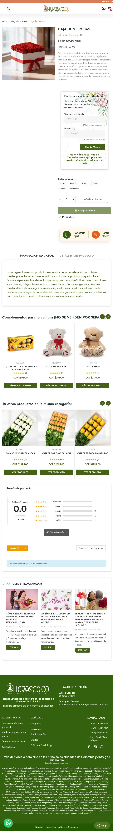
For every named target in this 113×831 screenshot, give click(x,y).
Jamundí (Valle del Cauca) (86, 787)
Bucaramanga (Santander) (12, 774)
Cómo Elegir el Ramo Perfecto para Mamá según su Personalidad (20, 618)
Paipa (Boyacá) (83, 795)
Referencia (62, 46)
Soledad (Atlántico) (84, 805)
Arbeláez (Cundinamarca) (48, 768)
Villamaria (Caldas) (91, 811)
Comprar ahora (86, 210)
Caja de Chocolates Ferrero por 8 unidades (20, 368)
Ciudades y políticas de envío (14, 734)
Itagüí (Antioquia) (57, 787)
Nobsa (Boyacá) (69, 795)
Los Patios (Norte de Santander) (65, 789)
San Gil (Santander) (22, 803)
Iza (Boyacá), (70, 787)
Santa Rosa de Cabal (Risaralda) (66, 803)
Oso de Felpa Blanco (56, 366)
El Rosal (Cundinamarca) (25, 782)
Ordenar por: (84, 548)
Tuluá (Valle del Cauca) (79, 808)
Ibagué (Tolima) (29, 787)
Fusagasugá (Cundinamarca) (57, 784)
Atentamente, (69, 128)
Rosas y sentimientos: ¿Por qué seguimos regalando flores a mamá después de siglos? (90, 619)
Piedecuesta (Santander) (40, 797)
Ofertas (34, 740)
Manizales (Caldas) (23, 792)
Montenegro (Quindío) (89, 792)
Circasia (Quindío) (94, 776)
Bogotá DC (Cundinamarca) (96, 771)
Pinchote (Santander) (60, 797)
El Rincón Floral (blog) (41, 745)
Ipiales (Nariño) (43, 787)
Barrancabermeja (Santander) (17, 771)
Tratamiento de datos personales (12, 725)
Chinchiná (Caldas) (59, 776)
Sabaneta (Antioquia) (92, 800)
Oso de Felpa (92, 366)
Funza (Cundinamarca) (35, 784)
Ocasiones (35, 729)
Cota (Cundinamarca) (28, 779)
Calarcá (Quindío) (97, 774)
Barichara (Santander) (102, 768)
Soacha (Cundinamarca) (48, 805)
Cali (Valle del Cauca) (24, 776)
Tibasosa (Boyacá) (38, 808)
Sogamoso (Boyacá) (66, 805)
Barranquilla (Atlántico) (39, 771)
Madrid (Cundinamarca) (88, 789)
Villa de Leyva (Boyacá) (41, 811)
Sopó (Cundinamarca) (101, 805)
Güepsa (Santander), (14, 787)
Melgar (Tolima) (56, 792)
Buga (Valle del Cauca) (33, 774)
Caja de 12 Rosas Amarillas (92, 453)
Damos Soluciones (69, 827)
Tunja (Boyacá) (95, 808)
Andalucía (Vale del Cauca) (26, 768)
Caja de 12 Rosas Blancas (20, 453)
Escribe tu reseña (56, 532)
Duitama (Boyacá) (91, 779)
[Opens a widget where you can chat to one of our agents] (102, 826)
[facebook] (88, 747)
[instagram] (95, 747)
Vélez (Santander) (24, 811)
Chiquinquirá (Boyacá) (77, 776)
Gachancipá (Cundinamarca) (81, 784)
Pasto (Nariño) (7, 797)
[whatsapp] (101, 747)
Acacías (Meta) (7, 768)
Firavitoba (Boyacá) (85, 782)
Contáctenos (8, 747)
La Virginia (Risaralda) (42, 789)
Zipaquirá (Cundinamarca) (80, 813)
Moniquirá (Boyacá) (71, 792)
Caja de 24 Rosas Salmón (56, 453)
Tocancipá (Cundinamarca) (58, 808)
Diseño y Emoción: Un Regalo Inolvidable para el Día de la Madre (55, 618)
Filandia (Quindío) (101, 782)
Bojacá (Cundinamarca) (74, 771)
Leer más (13, 647)
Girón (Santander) (101, 784)
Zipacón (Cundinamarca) (59, 813)
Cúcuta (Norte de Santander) (49, 779)
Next (108, 316)
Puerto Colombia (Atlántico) (34, 800)
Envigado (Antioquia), (45, 782)
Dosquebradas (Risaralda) (72, 779)
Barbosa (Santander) (83, 768)
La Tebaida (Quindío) (24, 789)
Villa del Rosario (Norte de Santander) (67, 811)
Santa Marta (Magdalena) (41, 803)
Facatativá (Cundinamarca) (65, 782)
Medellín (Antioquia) (40, 792)
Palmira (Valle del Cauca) (100, 795)
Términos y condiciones (13, 741)
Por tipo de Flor (38, 734)
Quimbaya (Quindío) (54, 800)
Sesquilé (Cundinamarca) (90, 803)
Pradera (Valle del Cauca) (94, 797)
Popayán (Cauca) (76, 797)
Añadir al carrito (93, 199)
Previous (102, 316)
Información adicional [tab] (37, 256)
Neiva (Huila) (34, 795)
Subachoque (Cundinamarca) (18, 808)
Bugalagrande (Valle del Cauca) (57, 774)
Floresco (20, 363)
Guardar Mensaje (92, 146)
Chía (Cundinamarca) (42, 776)
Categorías (35, 723)
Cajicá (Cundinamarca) (80, 774)
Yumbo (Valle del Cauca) (38, 813)
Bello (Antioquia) (57, 771)
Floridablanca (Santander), (15, 784)
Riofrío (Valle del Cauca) (73, 800)
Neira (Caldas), (22, 795)
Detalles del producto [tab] (77, 256)
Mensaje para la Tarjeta (74, 113)
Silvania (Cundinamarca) (27, 805)
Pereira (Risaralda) (21, 797)
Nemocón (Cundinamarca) (51, 795)
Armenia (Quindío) (67, 768)
